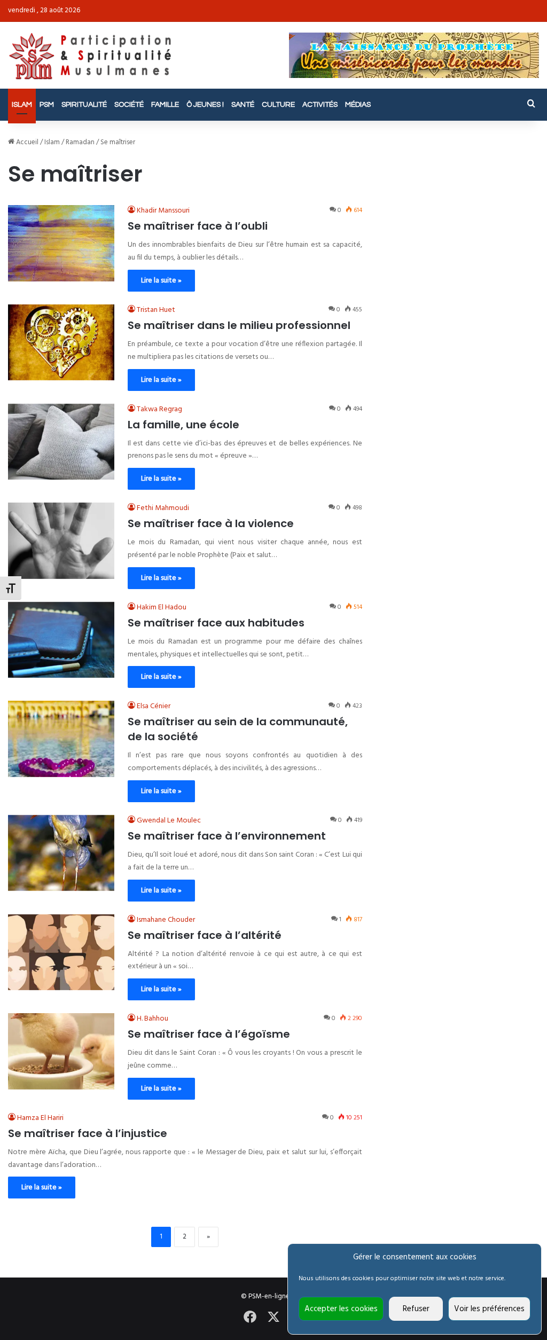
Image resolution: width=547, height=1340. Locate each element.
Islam (22, 104)
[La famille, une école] (61, 442)
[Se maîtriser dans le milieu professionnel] (61, 342)
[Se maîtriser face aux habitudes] (61, 640)
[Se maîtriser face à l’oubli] (61, 243)
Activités (320, 104)
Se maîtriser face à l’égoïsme (209, 1033)
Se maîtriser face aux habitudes (216, 622)
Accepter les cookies (341, 1309)
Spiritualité (84, 104)
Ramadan (80, 142)
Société (129, 104)
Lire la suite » (161, 281)
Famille (165, 104)
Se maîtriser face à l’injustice (87, 1133)
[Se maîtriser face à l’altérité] (61, 952)
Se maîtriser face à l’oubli (198, 225)
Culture (278, 104)
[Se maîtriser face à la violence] (61, 540)
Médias (358, 104)
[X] (273, 1317)
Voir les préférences (489, 1309)
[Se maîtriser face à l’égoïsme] (61, 1051)
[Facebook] (250, 1317)
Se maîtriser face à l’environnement (227, 835)
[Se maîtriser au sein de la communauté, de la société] (61, 739)
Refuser (416, 1309)
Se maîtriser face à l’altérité (205, 935)
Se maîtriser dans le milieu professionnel (239, 325)
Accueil (26, 142)
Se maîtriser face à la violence (211, 523)
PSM (47, 104)
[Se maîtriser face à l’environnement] (61, 853)
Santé (242, 104)
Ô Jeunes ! (205, 104)
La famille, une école (183, 424)
